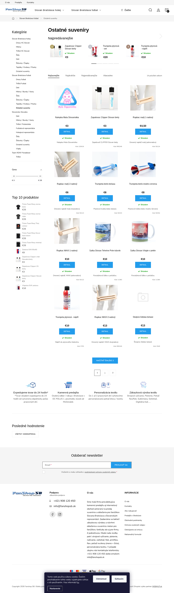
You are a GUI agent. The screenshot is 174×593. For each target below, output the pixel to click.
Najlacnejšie (53, 75)
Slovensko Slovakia (19, 112)
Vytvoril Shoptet (133, 586)
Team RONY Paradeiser (21, 153)
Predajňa (18, 2)
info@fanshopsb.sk (65, 506)
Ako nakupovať (131, 511)
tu (78, 582)
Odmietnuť (101, 578)
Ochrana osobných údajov (135, 525)
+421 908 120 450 (64, 501)
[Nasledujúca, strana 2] (105, 373)
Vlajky (18, 148)
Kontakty (30, 2)
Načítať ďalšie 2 (105, 360)
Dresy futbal (21, 79)
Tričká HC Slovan (23, 51)
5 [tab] (116, 63)
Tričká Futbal (21, 83)
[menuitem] (49, 10)
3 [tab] (105, 63)
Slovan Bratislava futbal (21, 75)
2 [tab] (99, 63)
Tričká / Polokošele (23, 124)
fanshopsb (60, 514)
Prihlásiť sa (121, 465)
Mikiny (18, 47)
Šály (17, 55)
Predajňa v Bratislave (133, 516)
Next (160, 36)
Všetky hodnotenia (25, 434)
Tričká (18, 157)
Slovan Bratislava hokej (21, 39)
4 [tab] (110, 63)
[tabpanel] (67, 51)
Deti (17, 59)
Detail (67, 132)
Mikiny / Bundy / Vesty (25, 91)
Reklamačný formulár (133, 534)
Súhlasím (119, 578)
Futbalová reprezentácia (25, 128)
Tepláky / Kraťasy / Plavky (26, 67)
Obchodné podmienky (133, 520)
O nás (7, 2)
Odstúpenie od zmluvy (133, 530)
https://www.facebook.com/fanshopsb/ (53, 514)
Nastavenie (55, 588)
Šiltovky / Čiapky (22, 63)
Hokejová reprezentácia (25, 132)
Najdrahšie (70, 75)
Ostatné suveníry (23, 71)
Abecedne (108, 75)
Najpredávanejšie (89, 75)
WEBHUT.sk (157, 586)
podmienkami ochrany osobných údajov (100, 472)
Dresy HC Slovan (23, 43)
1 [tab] (93, 63)
